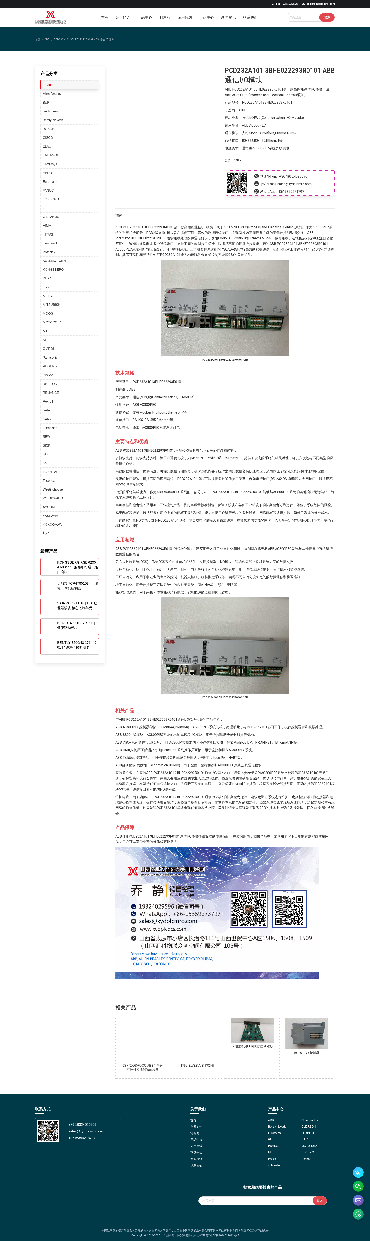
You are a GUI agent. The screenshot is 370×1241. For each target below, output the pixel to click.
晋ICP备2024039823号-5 (224, 1235)
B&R (46, 102)
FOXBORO (51, 199)
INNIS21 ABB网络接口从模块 (252, 1046)
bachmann (50, 111)
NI (44, 340)
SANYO (48, 419)
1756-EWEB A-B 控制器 (197, 1065)
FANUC (48, 190)
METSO (48, 296)
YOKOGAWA (52, 524)
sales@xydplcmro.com (320, 3)
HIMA (47, 225)
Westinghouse (53, 489)
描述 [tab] (118, 215)
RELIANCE (51, 392)
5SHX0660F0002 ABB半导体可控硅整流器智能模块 (142, 1068)
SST (46, 463)
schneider (50, 428)
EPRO (47, 173)
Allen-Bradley (52, 93)
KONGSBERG (53, 269)
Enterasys (50, 164)
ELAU (47, 146)
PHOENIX (50, 366)
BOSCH (48, 129)
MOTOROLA (52, 322)
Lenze (47, 287)
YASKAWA (50, 516)
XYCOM (49, 507)
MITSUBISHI (52, 304)
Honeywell (50, 243)
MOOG (48, 313)
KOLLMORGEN (54, 261)
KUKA (47, 278)
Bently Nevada (53, 120)
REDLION (50, 384)
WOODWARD (53, 498)
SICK (46, 445)
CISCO (48, 137)
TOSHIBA (50, 472)
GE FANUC (51, 217)
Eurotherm (50, 181)
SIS (45, 454)
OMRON (49, 348)
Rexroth (48, 401)
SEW (46, 436)
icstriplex (49, 252)
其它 (46, 533)
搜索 (327, 17)
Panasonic (50, 357)
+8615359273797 (290, 192)
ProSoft (48, 375)
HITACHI (49, 234)
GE (45, 208)
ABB (236, 160)
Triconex (49, 480)
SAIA (46, 410)
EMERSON (51, 155)
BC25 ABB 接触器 (306, 1053)
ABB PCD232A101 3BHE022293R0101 (254, 89)
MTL (46, 331)
